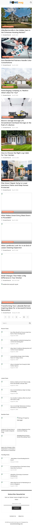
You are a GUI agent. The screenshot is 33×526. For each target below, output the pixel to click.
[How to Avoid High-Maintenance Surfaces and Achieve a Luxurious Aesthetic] (5, 408)
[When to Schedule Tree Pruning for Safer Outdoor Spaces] (5, 366)
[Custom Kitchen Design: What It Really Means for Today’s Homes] (5, 358)
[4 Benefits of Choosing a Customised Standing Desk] (5, 476)
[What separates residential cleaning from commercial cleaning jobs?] (5, 342)
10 (24, 317)
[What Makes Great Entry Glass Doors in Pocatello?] (16, 203)
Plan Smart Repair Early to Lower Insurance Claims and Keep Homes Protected (14, 185)
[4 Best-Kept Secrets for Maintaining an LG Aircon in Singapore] (5, 484)
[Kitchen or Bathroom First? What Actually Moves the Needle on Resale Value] (5, 384)
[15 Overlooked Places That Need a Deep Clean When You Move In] (5, 468)
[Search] (31, 2)
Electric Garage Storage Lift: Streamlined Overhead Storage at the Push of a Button (16, 123)
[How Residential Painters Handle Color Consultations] (16, 48)
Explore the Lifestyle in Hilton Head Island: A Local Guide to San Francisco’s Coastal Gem (8, 449)
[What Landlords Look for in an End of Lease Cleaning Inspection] (16, 233)
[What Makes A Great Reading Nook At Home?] (5, 460)
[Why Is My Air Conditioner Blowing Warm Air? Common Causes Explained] (5, 350)
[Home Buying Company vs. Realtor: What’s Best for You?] (16, 78)
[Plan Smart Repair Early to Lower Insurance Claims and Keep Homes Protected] (16, 171)
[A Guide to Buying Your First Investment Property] (24, 422)
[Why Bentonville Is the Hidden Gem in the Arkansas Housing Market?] (16, 18)
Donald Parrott (7, 35)
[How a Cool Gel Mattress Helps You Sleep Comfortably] (5, 392)
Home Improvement (8, 26)
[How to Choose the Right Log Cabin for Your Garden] (16, 140)
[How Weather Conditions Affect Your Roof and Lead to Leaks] (5, 400)
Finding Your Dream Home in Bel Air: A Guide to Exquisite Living (8, 431)
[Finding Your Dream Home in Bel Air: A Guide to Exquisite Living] (8, 422)
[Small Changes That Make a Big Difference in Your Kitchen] (16, 263)
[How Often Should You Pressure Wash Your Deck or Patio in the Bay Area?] (5, 334)
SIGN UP (16, 508)
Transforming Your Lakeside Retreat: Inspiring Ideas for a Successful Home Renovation (16, 308)
